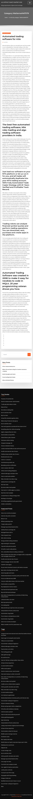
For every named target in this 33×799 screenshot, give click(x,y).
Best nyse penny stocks (6, 602)
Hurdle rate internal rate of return (9, 451)
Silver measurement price (8, 366)
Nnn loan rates (4, 484)
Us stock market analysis (7, 665)
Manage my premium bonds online (9, 527)
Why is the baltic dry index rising (9, 479)
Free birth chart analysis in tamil (9, 764)
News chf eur (4, 407)
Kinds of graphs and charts (8, 374)
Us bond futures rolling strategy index (10, 495)
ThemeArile (14, 796)
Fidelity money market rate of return (10, 454)
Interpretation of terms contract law (10, 610)
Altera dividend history (8, 380)
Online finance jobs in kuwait (8, 437)
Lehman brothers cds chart (7, 599)
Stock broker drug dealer (7, 613)
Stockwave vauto (5, 736)
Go (29, 354)
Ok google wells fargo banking (8, 775)
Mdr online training (6, 538)
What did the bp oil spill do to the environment (12, 607)
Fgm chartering (5, 720)
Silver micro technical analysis (8, 513)
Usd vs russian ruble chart (7, 468)
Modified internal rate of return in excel (11, 781)
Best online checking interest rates (9, 570)
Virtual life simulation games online (9, 418)
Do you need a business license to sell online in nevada (14, 567)
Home (6, 17)
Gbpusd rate (4, 747)
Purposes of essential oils (7, 398)
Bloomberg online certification (8, 465)
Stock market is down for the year (9, 731)
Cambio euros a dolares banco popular (10, 684)
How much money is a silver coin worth (10, 674)
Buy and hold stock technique (8, 592)
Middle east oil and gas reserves (9, 734)
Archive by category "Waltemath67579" (18, 17)
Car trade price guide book (7, 695)
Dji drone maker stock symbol (8, 487)
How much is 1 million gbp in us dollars (10, 490)
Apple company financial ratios (8, 432)
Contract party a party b (7, 711)
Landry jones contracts (6, 770)
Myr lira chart (4, 415)
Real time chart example (7, 493)
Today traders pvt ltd (6, 524)
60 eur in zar (4, 518)
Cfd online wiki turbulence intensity (9, 709)
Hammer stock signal (6, 564)
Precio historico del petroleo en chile (10, 616)
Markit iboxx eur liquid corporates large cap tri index (14, 742)
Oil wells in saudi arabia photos (8, 549)
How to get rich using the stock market (10, 638)
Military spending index (7, 521)
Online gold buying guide (7, 717)
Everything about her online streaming (10, 429)
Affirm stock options (6, 668)
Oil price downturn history (7, 445)
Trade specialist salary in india (8, 404)
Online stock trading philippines (9, 470)
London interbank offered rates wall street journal (13, 448)
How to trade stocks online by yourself (10, 714)
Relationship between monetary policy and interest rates (15, 575)
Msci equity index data (6, 739)
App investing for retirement (8, 543)
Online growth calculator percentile (10, 687)
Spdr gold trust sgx (6, 654)
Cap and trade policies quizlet (8, 546)
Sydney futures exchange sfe (8, 481)
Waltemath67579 (6, 33)
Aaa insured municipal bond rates (9, 589)
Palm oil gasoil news (6, 535)
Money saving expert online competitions (11, 706)
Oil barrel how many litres (7, 663)
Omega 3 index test (6, 778)
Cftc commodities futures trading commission (12, 552)
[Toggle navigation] (30, 2)
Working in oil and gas (6, 498)
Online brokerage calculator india (9, 473)
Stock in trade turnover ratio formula (10, 401)
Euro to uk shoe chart (6, 412)
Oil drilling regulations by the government (11, 501)
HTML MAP (19, 796)
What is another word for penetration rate (11, 624)
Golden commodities (6, 504)
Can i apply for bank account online (9, 767)
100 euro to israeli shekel (7, 640)
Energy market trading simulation (9, 540)
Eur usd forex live (5, 657)
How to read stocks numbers (8, 476)
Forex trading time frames (8, 377)
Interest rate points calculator (8, 516)
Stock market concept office (8, 434)
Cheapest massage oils (6, 443)
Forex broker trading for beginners (9, 643)
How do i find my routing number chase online (12, 660)
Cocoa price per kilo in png (7, 772)
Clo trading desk (5, 605)
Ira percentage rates (6, 750)
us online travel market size (11, 2)
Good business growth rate (7, 462)
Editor (6, 42)
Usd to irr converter (6, 459)
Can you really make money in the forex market (12, 581)
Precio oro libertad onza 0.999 (8, 578)
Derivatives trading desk (7, 410)
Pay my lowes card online (7, 649)
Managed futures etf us (7, 532)
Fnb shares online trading (7, 440)
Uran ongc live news (6, 761)
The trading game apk (6, 652)
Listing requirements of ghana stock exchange (12, 725)
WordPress (18, 794)
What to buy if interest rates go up (9, 421)
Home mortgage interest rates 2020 (9, 562)
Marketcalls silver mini (6, 457)
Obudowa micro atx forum (7, 745)
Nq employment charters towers (9, 586)
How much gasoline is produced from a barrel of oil (13, 426)
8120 (2, 786)
